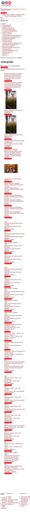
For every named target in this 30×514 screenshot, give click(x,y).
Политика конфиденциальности (14, 501)
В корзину (9, 81)
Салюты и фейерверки (10, 50)
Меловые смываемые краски (11, 47)
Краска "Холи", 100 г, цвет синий (13, 427)
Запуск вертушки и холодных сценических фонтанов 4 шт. (12, 86)
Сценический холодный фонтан (12, 35)
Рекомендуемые (10, 69)
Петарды (5, 53)
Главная (4, 14)
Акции (3, 70)
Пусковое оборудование (9, 31)
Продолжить (4, 67)
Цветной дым (7, 40)
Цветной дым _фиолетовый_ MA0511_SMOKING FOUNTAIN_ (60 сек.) (14, 201)
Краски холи (6, 49)
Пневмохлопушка (8, 28)
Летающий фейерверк (9, 29)
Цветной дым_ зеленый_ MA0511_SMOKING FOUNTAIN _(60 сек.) (13, 189)
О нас (9, 498)
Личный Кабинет (4, 498)
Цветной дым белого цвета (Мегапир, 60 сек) (12, 328)
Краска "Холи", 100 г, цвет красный (14, 409)
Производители (10, 57)
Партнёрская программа (24, 501)
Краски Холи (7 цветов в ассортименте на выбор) (11, 459)
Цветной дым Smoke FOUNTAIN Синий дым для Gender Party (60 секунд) (13, 367)
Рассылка (4, 508)
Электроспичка (7, 41)
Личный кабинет (13, 16)
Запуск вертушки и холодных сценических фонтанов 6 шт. (12, 77)
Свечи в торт (6, 34)
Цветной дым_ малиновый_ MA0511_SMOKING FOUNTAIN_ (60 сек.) (14, 213)
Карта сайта (24, 504)
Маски (5, 55)
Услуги (20, 16)
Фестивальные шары (8, 38)
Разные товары (7, 32)
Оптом (10, 496)
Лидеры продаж (20, 69)
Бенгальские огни (8, 46)
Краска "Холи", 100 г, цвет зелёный (14, 400)
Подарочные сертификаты (24, 498)
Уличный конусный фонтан (11, 37)
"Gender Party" (7, 26)
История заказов (4, 501)
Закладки (4, 503)
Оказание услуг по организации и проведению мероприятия (12, 43)
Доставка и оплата (19, 14)
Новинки (3, 69)
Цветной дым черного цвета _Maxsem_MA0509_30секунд (12, 154)
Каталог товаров (10, 14)
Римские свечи (7, 52)
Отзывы (6, 16)
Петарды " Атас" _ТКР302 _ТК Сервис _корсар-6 (13, 337)
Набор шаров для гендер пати (12, 178)
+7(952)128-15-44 (6, 5)
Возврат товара (4, 505)
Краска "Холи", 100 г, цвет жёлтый (14, 391)
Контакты (10, 504)
